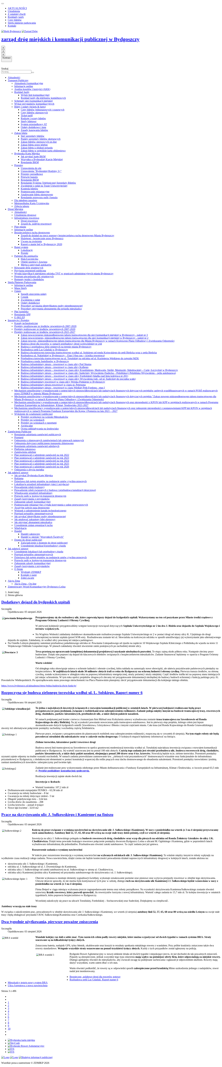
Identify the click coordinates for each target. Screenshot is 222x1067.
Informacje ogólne (23, 86)
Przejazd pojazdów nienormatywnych (33, 513)
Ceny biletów (15, 20)
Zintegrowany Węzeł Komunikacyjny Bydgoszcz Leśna (36, 586)
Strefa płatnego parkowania (22, 22)
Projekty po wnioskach (32, 419)
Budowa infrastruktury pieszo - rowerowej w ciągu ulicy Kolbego (54, 367)
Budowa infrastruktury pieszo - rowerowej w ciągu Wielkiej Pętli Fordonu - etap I (63, 387)
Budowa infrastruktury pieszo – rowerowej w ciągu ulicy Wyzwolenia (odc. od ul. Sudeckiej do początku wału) (78, 379)
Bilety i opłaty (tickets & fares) (30, 106)
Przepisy (18, 165)
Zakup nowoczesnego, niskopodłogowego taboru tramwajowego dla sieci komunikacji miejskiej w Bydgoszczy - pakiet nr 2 (84, 338)
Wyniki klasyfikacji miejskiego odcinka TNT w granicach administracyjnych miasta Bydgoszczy (63, 273)
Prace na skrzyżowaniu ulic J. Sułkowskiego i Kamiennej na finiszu (57, 814)
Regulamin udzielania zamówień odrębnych (36, 446)
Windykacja (20, 528)
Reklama (18, 478)
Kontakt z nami (29, 575)
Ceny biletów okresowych (34, 112)
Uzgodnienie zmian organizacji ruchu (33, 525)
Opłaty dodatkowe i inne (33, 127)
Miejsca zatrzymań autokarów (36, 264)
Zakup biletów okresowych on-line (39, 141)
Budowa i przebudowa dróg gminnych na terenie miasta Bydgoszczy (56, 346)
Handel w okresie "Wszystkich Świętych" (42, 537)
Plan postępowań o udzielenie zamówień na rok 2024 (41, 460)
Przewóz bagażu (29, 177)
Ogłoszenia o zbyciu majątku (29, 469)
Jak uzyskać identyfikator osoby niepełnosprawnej (40, 516)
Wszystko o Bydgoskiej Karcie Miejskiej (42, 159)
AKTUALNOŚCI (17, 8)
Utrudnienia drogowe (25, 215)
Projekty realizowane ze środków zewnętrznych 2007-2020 (44, 329)
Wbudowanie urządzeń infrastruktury (33, 493)
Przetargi (18, 437)
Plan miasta (20, 226)
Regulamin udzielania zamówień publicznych (37, 434)
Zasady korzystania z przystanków (32, 498)
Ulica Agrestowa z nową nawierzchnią (27, 985)
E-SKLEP (19, 317)
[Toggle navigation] (2, 3)
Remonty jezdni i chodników (29, 279)
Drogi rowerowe (29, 220)
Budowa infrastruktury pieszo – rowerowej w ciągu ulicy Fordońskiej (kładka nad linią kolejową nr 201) (74, 376)
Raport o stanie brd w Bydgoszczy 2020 (41, 244)
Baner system (21, 247)
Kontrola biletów (29, 188)
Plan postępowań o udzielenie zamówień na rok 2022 (41, 455)
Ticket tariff (27, 115)
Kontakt (12, 25)
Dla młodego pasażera (25, 200)
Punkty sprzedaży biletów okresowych (40, 139)
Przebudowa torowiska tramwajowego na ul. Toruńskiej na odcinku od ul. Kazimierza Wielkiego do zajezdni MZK (80, 358)
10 (9, 1028)
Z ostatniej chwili (17, 14)
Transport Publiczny (18, 80)
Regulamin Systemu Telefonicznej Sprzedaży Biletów (48, 182)
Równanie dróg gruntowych (28, 267)
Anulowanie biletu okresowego (37, 194)
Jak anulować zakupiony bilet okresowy (34, 519)
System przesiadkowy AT (34, 124)
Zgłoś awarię (27, 578)
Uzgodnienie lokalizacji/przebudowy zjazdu (43, 545)
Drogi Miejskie (15, 209)
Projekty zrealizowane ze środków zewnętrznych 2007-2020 (45, 326)
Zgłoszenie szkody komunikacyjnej (32, 501)
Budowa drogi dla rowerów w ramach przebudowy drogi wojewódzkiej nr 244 (61, 343)
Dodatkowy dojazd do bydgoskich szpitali (35, 602)
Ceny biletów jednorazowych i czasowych (42, 109)
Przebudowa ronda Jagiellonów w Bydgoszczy (45, 361)
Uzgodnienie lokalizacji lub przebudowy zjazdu (38, 551)
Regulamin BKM (30, 162)
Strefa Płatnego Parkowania (22, 282)
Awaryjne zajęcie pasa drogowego (32, 507)
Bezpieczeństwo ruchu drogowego (32, 232)
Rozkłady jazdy (16, 17)
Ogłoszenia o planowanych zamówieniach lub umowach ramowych (49, 440)
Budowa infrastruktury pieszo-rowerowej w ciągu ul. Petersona (53, 384)
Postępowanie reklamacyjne (35, 191)
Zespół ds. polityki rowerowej (36, 223)
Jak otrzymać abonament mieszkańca (33, 522)
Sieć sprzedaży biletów (32, 136)
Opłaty (17, 291)
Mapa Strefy (20, 288)
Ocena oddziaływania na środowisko (40, 428)
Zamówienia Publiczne (19, 431)
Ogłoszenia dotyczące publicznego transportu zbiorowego (44, 443)
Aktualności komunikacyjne (28, 83)
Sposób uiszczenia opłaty (34, 294)
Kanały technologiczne (26, 323)
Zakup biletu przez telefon (34, 144)
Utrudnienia (14, 11)
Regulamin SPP (22, 314)
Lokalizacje (27, 250)
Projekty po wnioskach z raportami (39, 422)
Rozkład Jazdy (21, 92)
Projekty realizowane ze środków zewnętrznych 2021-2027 (44, 332)
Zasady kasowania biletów (34, 130)
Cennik (24, 297)
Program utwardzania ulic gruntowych (34, 276)
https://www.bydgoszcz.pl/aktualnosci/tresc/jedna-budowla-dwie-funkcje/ (38, 685)
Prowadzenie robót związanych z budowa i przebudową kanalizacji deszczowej (55, 490)
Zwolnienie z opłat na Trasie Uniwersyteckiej (44, 185)
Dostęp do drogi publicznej (28, 539)
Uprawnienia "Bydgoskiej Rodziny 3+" (41, 171)
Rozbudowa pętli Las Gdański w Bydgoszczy (44, 349)
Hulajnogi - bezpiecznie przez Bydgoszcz (42, 238)
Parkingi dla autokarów (26, 256)
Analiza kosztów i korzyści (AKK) (32, 89)
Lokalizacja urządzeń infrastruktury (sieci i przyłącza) (41, 484)
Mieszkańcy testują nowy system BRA (28, 982)
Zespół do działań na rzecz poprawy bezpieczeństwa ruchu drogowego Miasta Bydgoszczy (67, 235)
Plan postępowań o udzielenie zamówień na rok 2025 (41, 463)
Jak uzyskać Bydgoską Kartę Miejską (33, 475)
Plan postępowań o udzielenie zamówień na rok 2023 (41, 458)
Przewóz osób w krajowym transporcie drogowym (40, 496)
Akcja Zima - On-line (25, 583)
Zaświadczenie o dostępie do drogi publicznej (44, 542)
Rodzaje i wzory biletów (33, 118)
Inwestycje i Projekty (18, 320)
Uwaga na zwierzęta (31, 241)
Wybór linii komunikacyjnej (35, 95)
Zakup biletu (20, 133)
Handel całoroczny (30, 534)
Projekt (24, 253)
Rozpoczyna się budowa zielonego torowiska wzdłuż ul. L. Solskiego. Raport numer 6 (72, 692)
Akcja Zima (14, 580)
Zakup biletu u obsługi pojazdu (37, 147)
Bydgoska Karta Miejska (27, 153)
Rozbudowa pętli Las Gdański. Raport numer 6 (94, 979)
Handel (18, 531)
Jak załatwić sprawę (18, 472)
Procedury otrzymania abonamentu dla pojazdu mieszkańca (51, 308)
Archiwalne (27, 425)
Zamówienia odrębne (25, 452)
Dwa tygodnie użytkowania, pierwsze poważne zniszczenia (49, 922)
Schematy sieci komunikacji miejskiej (33, 100)
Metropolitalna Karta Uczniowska (31, 203)
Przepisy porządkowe (32, 174)
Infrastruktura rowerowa (26, 218)
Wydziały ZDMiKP (31, 572)
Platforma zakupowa (24, 449)
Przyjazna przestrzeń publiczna (30, 270)
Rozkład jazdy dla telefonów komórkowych (43, 98)
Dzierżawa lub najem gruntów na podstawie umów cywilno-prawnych (50, 481)
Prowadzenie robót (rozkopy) (29, 487)
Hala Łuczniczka (29, 259)
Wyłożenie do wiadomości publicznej (33, 414)
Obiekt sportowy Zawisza (34, 261)
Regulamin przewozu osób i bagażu (39, 197)
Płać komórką (21, 311)
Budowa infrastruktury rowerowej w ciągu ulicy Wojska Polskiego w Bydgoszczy (63, 381)
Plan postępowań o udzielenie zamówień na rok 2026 (41, 466)
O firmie (18, 569)
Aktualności (14, 77)
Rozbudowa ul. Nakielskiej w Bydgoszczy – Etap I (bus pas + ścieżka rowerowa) (63, 355)
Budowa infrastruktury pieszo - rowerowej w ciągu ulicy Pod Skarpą (56, 364)
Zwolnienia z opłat (30, 299)
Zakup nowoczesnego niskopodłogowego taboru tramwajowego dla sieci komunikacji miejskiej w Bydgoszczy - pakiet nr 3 (84, 335)
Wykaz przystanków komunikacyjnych (34, 103)
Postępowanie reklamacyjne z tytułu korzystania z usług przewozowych (51, 504)
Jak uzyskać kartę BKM (33, 156)
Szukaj (4, 68)
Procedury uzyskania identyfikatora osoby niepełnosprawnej (52, 305)
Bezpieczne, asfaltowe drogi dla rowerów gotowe (95, 976)
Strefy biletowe (28, 121)
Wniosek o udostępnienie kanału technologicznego (40, 510)
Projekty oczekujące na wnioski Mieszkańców (44, 417)
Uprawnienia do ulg (31, 168)
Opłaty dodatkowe (30, 302)
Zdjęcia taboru (21, 206)
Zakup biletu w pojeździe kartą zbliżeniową (43, 150)
